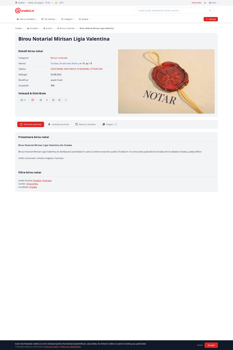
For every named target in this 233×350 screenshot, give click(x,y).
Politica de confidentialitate (71, 347)
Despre (85, 19)
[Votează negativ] (32, 100)
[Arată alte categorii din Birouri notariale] (76, 28)
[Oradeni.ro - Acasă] (24, 10)
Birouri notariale (59, 57)
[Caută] (210, 10)
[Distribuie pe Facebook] (40, 100)
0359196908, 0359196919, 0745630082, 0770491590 (76, 68)
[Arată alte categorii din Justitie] (53, 28)
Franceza (47, 180)
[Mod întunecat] (205, 2)
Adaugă (212, 19)
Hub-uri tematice (27, 19)
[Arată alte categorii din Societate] (39, 28)
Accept (211, 345)
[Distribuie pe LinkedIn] (53, 100)
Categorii (68, 19)
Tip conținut (49, 19)
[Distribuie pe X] (47, 100)
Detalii (200, 345)
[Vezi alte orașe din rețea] (23, 28)
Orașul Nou (32, 183)
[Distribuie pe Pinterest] (59, 100)
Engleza (37, 180)
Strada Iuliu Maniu (68, 63)
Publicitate (196, 2)
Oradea (18, 28)
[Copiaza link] (65, 100)
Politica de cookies (52, 347)
